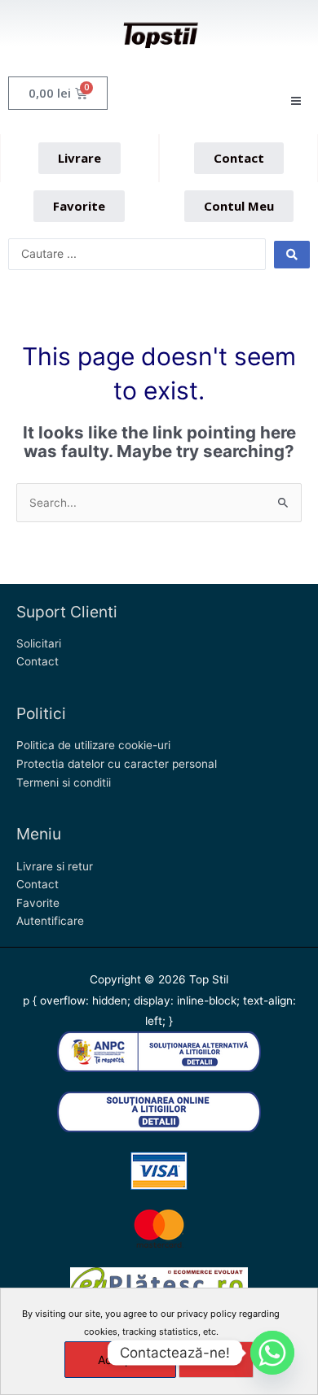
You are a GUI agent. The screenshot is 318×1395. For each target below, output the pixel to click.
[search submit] (292, 254)
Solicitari (38, 643)
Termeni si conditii (63, 782)
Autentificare (50, 920)
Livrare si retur (54, 866)
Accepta (120, 1360)
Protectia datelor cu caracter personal (116, 763)
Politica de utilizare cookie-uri (93, 745)
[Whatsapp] (272, 1353)
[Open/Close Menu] (295, 101)
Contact (37, 661)
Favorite (38, 902)
